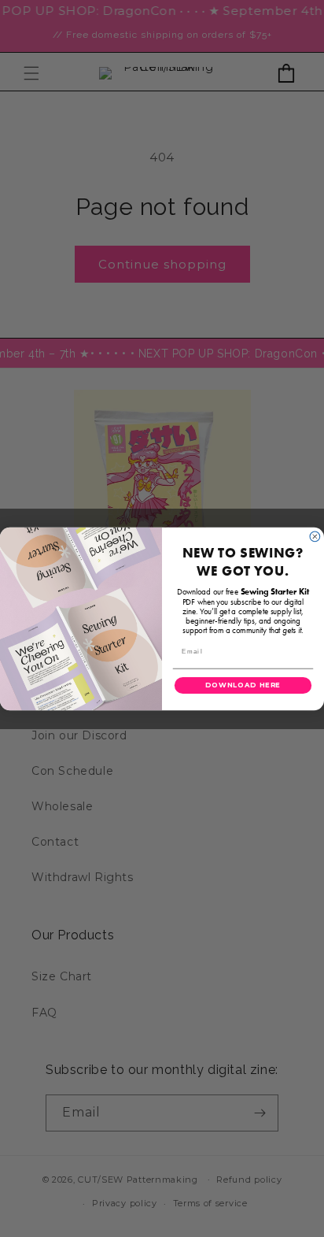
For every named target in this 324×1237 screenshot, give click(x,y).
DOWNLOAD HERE (243, 685)
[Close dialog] (315, 536)
